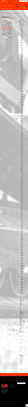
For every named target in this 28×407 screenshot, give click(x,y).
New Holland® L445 (22, 207)
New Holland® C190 (22, 145)
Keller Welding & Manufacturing (21, 313)
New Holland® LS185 (22, 255)
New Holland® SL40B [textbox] (21, 339)
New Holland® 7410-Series (22, 101)
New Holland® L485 (22, 215)
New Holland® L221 (22, 193)
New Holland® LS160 (22, 244)
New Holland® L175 (22, 169)
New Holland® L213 (22, 180)
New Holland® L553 (22, 217)
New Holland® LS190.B (22, 263)
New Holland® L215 (22, 182)
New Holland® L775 (22, 225)
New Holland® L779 (22, 231)
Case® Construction (21, 25)
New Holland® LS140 (22, 239)
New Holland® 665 (22, 137)
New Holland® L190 (22, 177)
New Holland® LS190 (22, 260)
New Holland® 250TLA (22, 56)
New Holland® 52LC (22, 80)
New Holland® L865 (22, 236)
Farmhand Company (21, 303)
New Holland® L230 (22, 204)
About (5, 5)
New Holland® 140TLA (22, 35)
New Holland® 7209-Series (22, 91)
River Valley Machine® (20, 332)
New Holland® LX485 (22, 273)
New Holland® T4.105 (22, 110)
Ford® (20, 307)
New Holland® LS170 (22, 247)
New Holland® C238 (22, 153)
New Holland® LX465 (22, 271)
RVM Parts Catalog (10, 5)
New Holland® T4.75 (22, 126)
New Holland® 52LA (22, 75)
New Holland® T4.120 (22, 118)
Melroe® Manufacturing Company (21, 319)
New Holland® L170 (22, 166)
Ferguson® (21, 305)
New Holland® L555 (22, 220)
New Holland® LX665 (22, 279)
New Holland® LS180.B (22, 252)
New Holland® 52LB (22, 77)
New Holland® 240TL (22, 51)
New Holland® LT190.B (22, 268)
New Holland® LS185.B (22, 257)
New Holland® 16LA (22, 43)
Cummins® (21, 298)
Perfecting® (21, 323)
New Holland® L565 (22, 223)
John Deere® (21, 311)
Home (2, 5)
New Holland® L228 (22, 201)
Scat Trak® (21, 326)
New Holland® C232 (22, 150)
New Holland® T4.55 (22, 121)
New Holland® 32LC (22, 69)
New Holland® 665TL (22, 88)
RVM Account (9, 2)
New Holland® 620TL (22, 83)
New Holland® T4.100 (22, 108)
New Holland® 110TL (22, 29)
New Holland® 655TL (22, 85)
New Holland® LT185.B (22, 265)
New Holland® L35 (22, 156)
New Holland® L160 (22, 164)
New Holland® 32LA (22, 67)
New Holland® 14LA (22, 37)
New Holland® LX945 (22, 287)
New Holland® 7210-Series (22, 93)
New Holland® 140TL (22, 32)
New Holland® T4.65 (22, 124)
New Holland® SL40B (22, 292)
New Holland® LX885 (22, 284)
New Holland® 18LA (22, 48)
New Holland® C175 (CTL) (22, 140)
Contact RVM (11, 384)
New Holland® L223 (22, 196)
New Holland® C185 (22, 142)
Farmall (20, 22)
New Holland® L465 (22, 212)
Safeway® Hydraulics (21, 325)
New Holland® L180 (22, 172)
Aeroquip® (21, 294)
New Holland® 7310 (22, 99)
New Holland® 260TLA (22, 61)
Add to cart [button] (10, 33)
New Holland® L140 (22, 158)
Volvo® (20, 330)
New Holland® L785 (22, 233)
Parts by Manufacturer (4, 8)
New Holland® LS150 (22, 241)
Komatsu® (21, 314)
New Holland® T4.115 (22, 116)
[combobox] (21, 339)
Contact (10, 8)
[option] (21, 359)
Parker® (20, 322)
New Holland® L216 (22, 185)
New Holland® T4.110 (22, 113)
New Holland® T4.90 (22, 132)
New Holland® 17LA (22, 45)
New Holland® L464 (22, 209)
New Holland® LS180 (22, 249)
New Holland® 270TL (22, 64)
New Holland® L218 (22, 188)
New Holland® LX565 (22, 276)
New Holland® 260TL (22, 59)
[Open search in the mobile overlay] (23, 1)
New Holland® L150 (22, 161)
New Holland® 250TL (22, 53)
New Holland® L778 (22, 228)
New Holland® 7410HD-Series (22, 104)
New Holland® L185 (22, 174)
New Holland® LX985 (22, 289)
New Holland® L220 (22, 190)
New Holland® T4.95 (22, 134)
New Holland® (21, 27)
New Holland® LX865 (22, 281)
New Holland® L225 (22, 198)
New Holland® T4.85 (22, 129)
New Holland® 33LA (22, 72)
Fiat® (20, 306)
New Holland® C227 (22, 148)
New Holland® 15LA (22, 40)
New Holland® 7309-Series (22, 96)
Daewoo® (21, 299)
